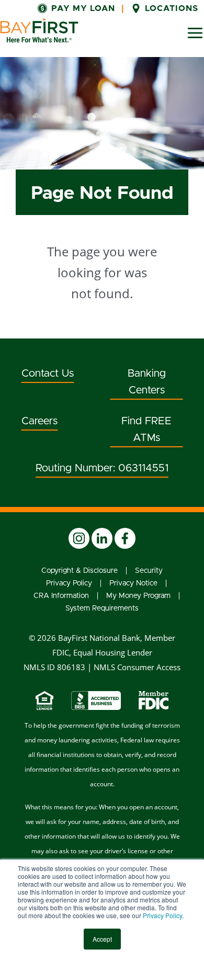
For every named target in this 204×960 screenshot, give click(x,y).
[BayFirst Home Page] (39, 30)
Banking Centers (147, 382)
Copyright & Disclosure (79, 570)
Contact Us (47, 373)
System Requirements (102, 608)
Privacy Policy (162, 915)
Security (149, 570)
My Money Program (138, 596)
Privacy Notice (133, 583)
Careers (39, 421)
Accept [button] (102, 938)
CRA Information (61, 596)
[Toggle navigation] (195, 33)
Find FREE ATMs (146, 429)
